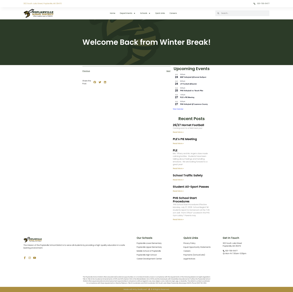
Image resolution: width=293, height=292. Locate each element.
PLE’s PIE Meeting (187, 97)
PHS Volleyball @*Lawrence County (194, 104)
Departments (126, 13)
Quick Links (160, 13)
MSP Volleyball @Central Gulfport (193, 77)
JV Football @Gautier (188, 84)
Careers (173, 13)
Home (112, 13)
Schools (143, 13)
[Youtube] (34, 257)
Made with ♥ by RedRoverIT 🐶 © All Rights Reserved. (146, 289)
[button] (95, 82)
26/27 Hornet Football (188, 125)
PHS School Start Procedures (185, 199)
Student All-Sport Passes (191, 187)
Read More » (178, 132)
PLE (175, 150)
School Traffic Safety (188, 175)
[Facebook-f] (24, 257)
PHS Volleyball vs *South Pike (191, 90)
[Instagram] (29, 257)
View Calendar (178, 109)
